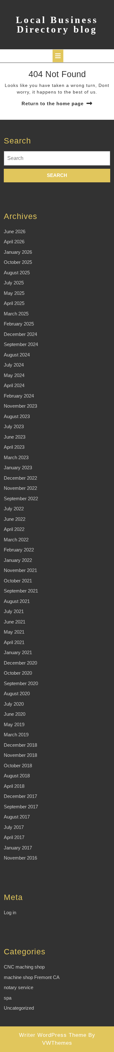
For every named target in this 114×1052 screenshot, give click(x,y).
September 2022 (21, 498)
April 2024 (14, 385)
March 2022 (16, 539)
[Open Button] (58, 56)
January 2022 (18, 560)
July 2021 (14, 611)
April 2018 (14, 786)
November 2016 (20, 857)
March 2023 (16, 457)
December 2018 (20, 745)
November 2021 (20, 570)
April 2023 (14, 447)
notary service (18, 987)
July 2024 (14, 365)
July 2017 (14, 827)
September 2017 (21, 806)
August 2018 (17, 775)
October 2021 (18, 580)
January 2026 (18, 252)
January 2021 (18, 652)
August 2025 (17, 272)
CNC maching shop (24, 967)
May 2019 (14, 724)
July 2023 (14, 426)
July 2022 (14, 508)
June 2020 (14, 714)
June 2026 (14, 231)
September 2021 (21, 590)
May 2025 (14, 293)
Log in (10, 912)
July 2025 (14, 282)
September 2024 (21, 344)
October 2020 (18, 673)
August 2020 (17, 693)
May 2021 (14, 632)
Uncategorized (19, 1008)
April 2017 (14, 837)
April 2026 (14, 241)
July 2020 (14, 704)
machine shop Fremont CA (32, 977)
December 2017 (20, 796)
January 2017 (18, 847)
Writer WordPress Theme (52, 1035)
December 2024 (20, 334)
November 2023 (20, 406)
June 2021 (14, 621)
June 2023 (14, 437)
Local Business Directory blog (57, 24)
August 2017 (17, 816)
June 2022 (14, 519)
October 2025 (18, 262)
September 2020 (21, 683)
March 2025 (16, 313)
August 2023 (17, 416)
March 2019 (16, 734)
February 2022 (19, 549)
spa (7, 997)
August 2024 (17, 354)
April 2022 (14, 529)
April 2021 (14, 642)
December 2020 (20, 663)
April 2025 (14, 303)
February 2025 (19, 323)
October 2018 (18, 765)
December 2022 (20, 478)
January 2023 (18, 467)
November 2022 (20, 488)
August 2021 (17, 601)
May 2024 (14, 375)
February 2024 (19, 395)
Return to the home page (53, 103)
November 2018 (20, 755)
